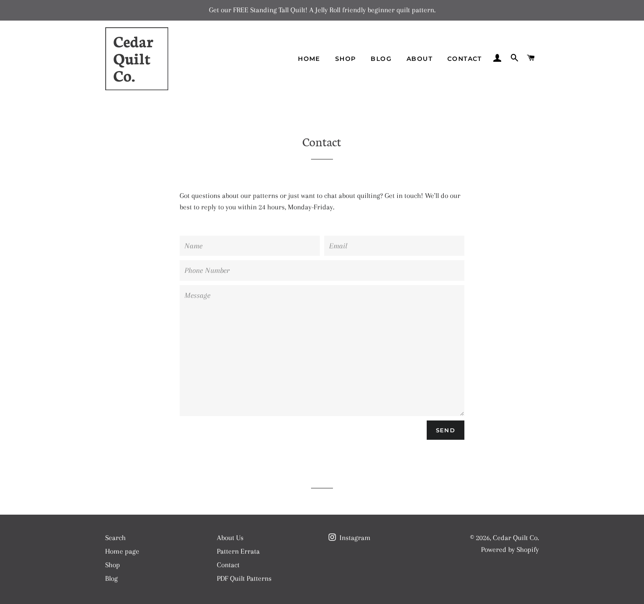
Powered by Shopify (510, 549)
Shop (345, 59)
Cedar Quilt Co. (516, 537)
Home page (122, 551)
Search (115, 537)
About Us (230, 537)
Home (309, 59)
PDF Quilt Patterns (244, 578)
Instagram (354, 537)
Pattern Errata (238, 551)
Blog (381, 59)
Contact (464, 59)
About (419, 59)
